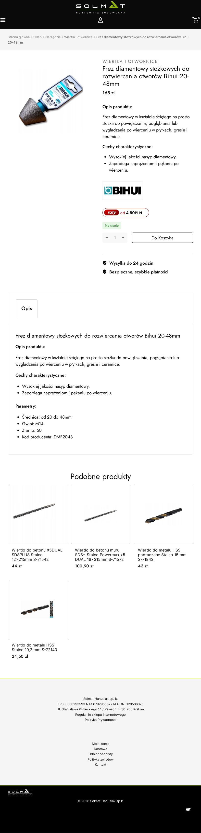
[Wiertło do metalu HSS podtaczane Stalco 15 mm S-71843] (163, 514)
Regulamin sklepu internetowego (100, 714)
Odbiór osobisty (100, 754)
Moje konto (100, 744)
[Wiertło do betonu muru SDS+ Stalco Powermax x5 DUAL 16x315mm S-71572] (100, 514)
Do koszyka (162, 238)
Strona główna (19, 37)
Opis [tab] (26, 308)
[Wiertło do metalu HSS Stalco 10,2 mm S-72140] (37, 609)
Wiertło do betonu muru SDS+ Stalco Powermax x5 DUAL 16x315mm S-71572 (100, 555)
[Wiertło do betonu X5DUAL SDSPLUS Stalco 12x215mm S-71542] (37, 514)
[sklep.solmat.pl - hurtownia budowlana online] (100, 7)
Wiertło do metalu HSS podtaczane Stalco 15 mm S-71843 (162, 555)
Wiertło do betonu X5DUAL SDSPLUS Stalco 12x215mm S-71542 (37, 555)
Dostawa (100, 749)
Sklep (37, 37)
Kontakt (100, 764)
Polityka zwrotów (101, 759)
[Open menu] (3, 20)
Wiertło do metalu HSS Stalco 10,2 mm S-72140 (34, 647)
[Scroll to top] (189, 794)
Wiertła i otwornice (78, 37)
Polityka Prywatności (100, 720)
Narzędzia (53, 37)
